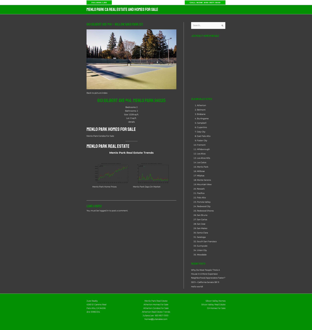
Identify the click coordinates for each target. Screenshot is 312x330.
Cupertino (202, 127)
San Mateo (202, 228)
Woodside (202, 255)
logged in (104, 211)
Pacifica (200, 193)
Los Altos (201, 154)
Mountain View (204, 184)
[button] (99, 2)
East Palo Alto (203, 136)
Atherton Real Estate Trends (156, 312)
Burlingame (203, 118)
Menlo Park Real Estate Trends (131, 152)
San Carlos (202, 219)
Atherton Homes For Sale (156, 304)
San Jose (201, 224)
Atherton (201, 105)
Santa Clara (202, 233)
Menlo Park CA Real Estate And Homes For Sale (122, 9)
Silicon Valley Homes (215, 301)
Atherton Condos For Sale (156, 308)
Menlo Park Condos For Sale (100, 136)
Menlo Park (202, 167)
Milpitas (200, 176)
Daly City (201, 132)
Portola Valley (204, 202)
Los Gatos (201, 162)
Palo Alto (201, 197)
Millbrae (201, 171)
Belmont (201, 110)
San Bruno (202, 215)
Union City (202, 250)
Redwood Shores (205, 211)
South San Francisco (207, 241)
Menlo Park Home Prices (104, 187)
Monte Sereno (204, 180)
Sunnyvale (202, 246)
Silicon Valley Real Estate (213, 304)
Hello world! (197, 286)
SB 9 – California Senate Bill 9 (205, 282)
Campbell (201, 123)
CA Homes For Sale (216, 308)
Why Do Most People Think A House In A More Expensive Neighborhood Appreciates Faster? (208, 274)
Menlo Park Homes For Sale (111, 129)
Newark (201, 189)
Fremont (201, 145)
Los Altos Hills (203, 158)
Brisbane (201, 114)
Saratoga (201, 237)
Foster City (202, 140)
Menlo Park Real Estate (108, 146)
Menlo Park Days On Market (147, 187)
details (131, 122)
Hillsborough (203, 149)
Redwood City (203, 206)
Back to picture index (97, 93)
